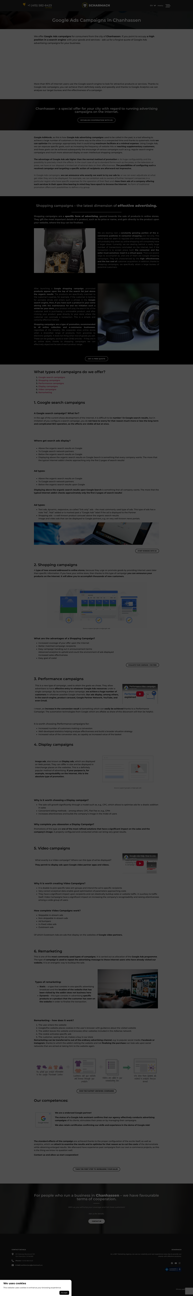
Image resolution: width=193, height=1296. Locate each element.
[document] (96, 648)
